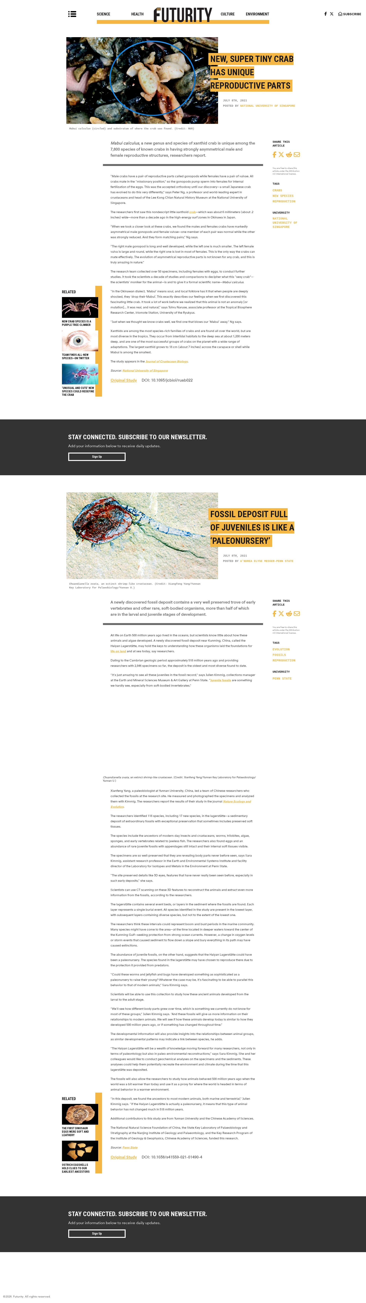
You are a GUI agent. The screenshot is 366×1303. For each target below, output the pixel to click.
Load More (183, 1266)
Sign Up (97, 456)
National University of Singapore (267, 106)
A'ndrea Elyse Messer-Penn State (266, 561)
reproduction (284, 201)
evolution (281, 649)
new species (283, 196)
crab (192, 212)
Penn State (282, 678)
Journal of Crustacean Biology (166, 361)
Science (103, 14)
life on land (118, 651)
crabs (277, 190)
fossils (279, 655)
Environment (257, 14)
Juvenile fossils (220, 680)
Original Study (124, 380)
